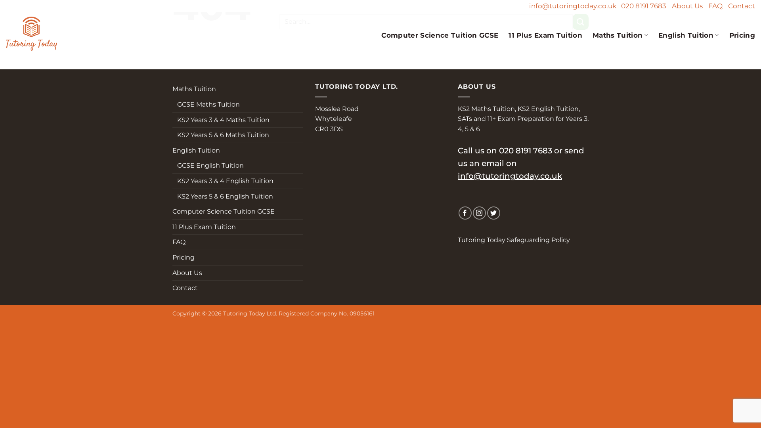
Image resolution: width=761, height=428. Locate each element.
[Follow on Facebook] (465, 213)
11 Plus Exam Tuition (545, 35)
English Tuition (685, 35)
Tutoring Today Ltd (249, 313)
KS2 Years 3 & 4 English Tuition (222, 181)
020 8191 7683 (643, 6)
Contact (741, 6)
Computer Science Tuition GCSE (439, 35)
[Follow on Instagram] (479, 213)
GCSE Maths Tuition (206, 104)
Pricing (742, 35)
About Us (687, 6)
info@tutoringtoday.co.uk (572, 6)
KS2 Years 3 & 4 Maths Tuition (221, 120)
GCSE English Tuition (208, 165)
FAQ (715, 6)
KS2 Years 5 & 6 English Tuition (222, 196)
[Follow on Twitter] (493, 213)
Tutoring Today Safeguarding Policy (514, 240)
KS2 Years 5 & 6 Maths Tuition (220, 135)
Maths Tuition (617, 35)
